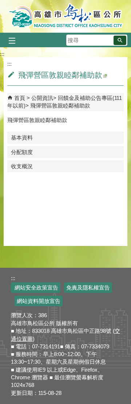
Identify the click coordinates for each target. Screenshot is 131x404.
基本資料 (22, 137)
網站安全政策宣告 (35, 287)
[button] (120, 40)
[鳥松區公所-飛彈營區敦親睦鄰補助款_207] (104, 75)
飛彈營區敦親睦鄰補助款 (60, 105)
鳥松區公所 (65, 16)
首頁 (19, 98)
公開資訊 (42, 98)
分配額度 (22, 152)
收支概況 (22, 166)
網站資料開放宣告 (38, 301)
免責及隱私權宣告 (88, 287)
